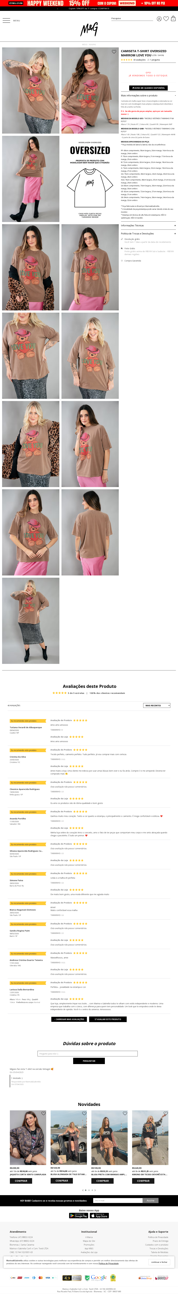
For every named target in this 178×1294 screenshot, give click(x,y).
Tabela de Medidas (159, 1252)
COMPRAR (21, 1180)
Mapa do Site (89, 1241)
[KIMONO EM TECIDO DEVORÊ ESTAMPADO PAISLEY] (150, 1137)
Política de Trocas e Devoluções (148, 233)
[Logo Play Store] (78, 1217)
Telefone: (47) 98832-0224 (21, 1237)
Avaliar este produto (109, 1019)
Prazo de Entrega (160, 1241)
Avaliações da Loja (89, 1252)
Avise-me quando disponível (149, 88)
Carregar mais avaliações (69, 1019)
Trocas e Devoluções (159, 1248)
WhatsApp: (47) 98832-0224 (22, 1241)
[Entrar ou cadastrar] (159, 19)
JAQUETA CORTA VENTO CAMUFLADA (28, 1174)
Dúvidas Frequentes (159, 1256)
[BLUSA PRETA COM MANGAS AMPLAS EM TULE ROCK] (109, 1137)
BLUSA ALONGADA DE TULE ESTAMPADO (70, 1174)
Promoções (89, 1244)
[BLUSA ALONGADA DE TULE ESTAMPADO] (69, 1137)
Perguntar (89, 1060)
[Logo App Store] (99, 1217)
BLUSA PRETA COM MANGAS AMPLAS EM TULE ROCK (116, 1174)
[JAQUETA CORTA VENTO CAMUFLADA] (28, 1137)
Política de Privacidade (109, 1263)
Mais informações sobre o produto (148, 95)
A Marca (89, 1237)
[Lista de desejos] (166, 18)
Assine (150, 1200)
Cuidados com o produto (156, 1244)
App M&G (89, 1248)
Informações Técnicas (148, 225)
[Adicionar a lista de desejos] (114, 52)
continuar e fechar (159, 1262)
